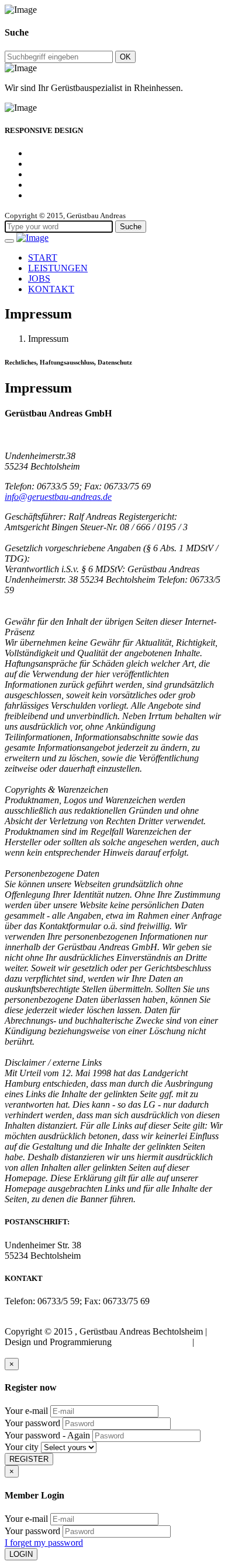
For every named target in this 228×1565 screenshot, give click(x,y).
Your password (32, 1423)
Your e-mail (26, 1411)
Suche (130, 226)
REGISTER (29, 1459)
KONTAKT (51, 289)
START (42, 257)
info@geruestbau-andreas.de (58, 497)
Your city (22, 1447)
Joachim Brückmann (152, 1342)
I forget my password (44, 1543)
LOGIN (21, 1554)
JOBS (39, 278)
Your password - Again (47, 1435)
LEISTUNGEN (58, 268)
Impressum (25, 1352)
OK (125, 56)
